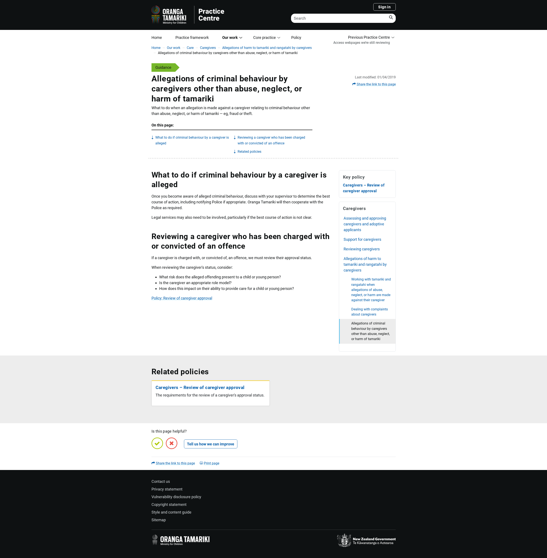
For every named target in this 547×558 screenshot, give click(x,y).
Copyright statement (169, 504)
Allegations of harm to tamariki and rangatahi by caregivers (267, 48)
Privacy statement (166, 489)
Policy (296, 37)
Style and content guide (171, 512)
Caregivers (208, 48)
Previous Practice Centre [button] (369, 37)
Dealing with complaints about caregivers (369, 311)
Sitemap (158, 520)
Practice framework (192, 37)
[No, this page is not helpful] (171, 443)
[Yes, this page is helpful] (157, 443)
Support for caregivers (362, 239)
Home (156, 37)
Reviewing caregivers (362, 249)
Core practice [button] (264, 37)
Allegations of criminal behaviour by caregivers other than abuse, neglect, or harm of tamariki (370, 331)
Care (190, 48)
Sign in (384, 7)
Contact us (160, 481)
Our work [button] (230, 37)
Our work (173, 48)
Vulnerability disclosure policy (176, 497)
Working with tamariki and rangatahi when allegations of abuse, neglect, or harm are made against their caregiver (371, 289)
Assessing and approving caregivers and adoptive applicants (365, 224)
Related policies (249, 152)
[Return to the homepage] (213, 15)
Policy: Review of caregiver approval (181, 298)
